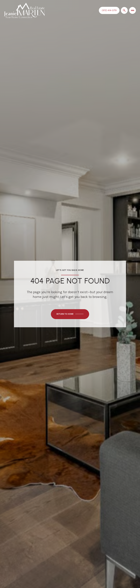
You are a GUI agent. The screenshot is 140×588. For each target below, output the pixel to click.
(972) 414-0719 (109, 10)
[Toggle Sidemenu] (132, 10)
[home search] (124, 10)
